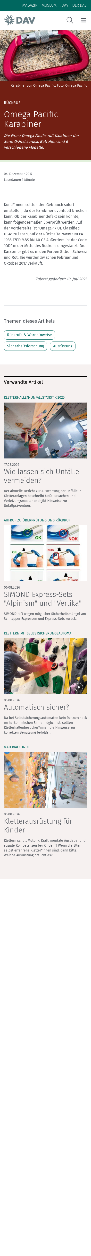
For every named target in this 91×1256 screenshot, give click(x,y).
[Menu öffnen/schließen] (83, 20)
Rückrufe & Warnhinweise (29, 334)
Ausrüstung (62, 346)
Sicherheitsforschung (25, 346)
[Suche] (69, 20)
